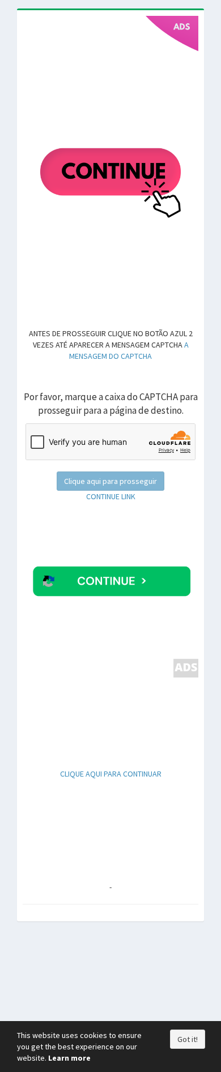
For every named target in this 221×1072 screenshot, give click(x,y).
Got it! (187, 1039)
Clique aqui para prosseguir (110, 481)
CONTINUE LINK (110, 496)
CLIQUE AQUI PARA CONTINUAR (111, 774)
